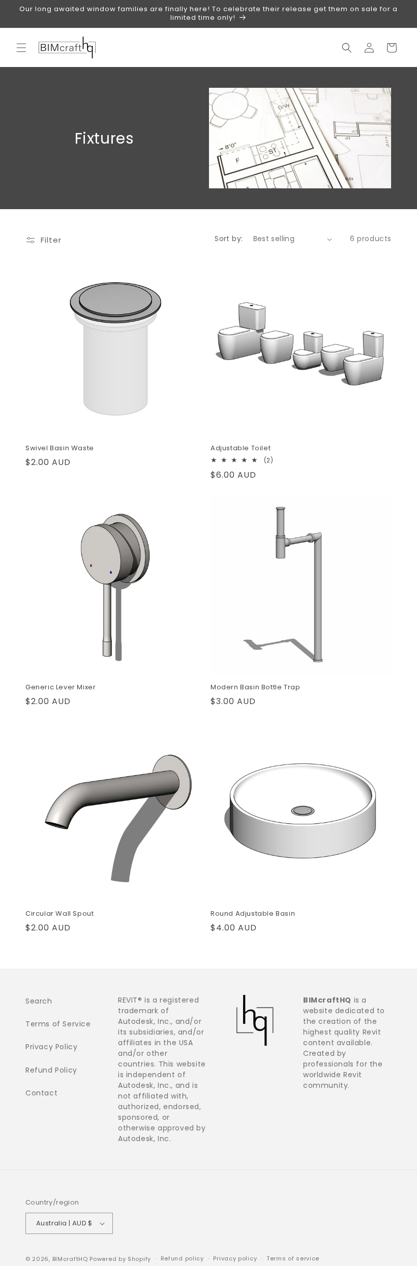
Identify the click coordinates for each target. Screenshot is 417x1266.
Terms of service (292, 1258)
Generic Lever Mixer (60, 687)
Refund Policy (51, 1070)
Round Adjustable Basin (253, 914)
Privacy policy (235, 1258)
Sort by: (229, 239)
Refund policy (182, 1258)
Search (38, 1001)
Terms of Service (58, 1024)
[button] (21, 48)
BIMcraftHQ (70, 1259)
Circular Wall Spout (59, 914)
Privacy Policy (51, 1047)
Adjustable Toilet (241, 448)
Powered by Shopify (120, 1259)
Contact (41, 1093)
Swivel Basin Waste (59, 448)
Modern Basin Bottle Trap (255, 687)
